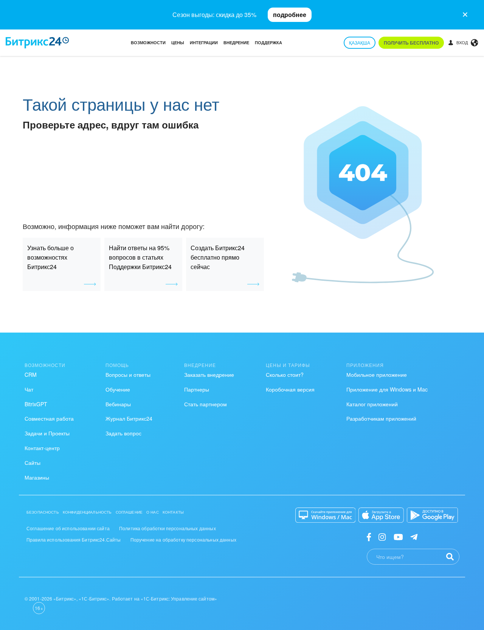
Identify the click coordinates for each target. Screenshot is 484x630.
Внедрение (236, 42)
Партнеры (196, 389)
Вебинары (118, 404)
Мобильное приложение (376, 374)
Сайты (32, 462)
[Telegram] (413, 536)
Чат (29, 389)
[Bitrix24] (37, 42)
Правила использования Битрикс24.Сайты (73, 539)
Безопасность (42, 512)
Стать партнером (205, 404)
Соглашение (129, 512)
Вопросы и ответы (127, 374)
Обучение (117, 389)
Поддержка (268, 42)
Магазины (37, 477)
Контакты (173, 512)
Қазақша (359, 42)
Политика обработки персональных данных (167, 528)
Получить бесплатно (411, 42)
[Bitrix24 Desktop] (325, 515)
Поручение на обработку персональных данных (183, 539)
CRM (31, 374)
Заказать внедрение (209, 374)
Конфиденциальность (87, 512)
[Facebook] (369, 536)
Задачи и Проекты (47, 433)
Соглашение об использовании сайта (68, 528)
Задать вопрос (123, 433)
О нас (152, 512)
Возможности (148, 42)
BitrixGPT (36, 404)
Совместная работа (49, 418)
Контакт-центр (42, 448)
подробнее (289, 14)
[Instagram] (382, 536)
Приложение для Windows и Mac (387, 389)
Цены (177, 42)
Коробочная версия (290, 389)
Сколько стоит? (285, 374)
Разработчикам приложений (381, 418)
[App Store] (381, 515)
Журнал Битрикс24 (128, 418)
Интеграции (204, 42)
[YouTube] (398, 536)
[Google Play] (432, 515)
